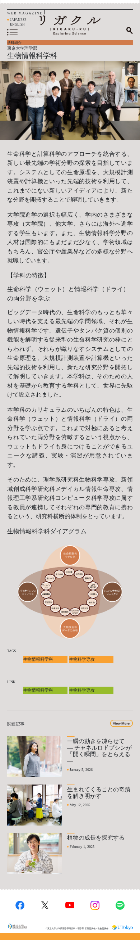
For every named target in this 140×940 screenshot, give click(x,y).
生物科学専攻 (82, 659)
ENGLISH (17, 24)
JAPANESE (18, 20)
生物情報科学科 (38, 659)
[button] (121, 723)
